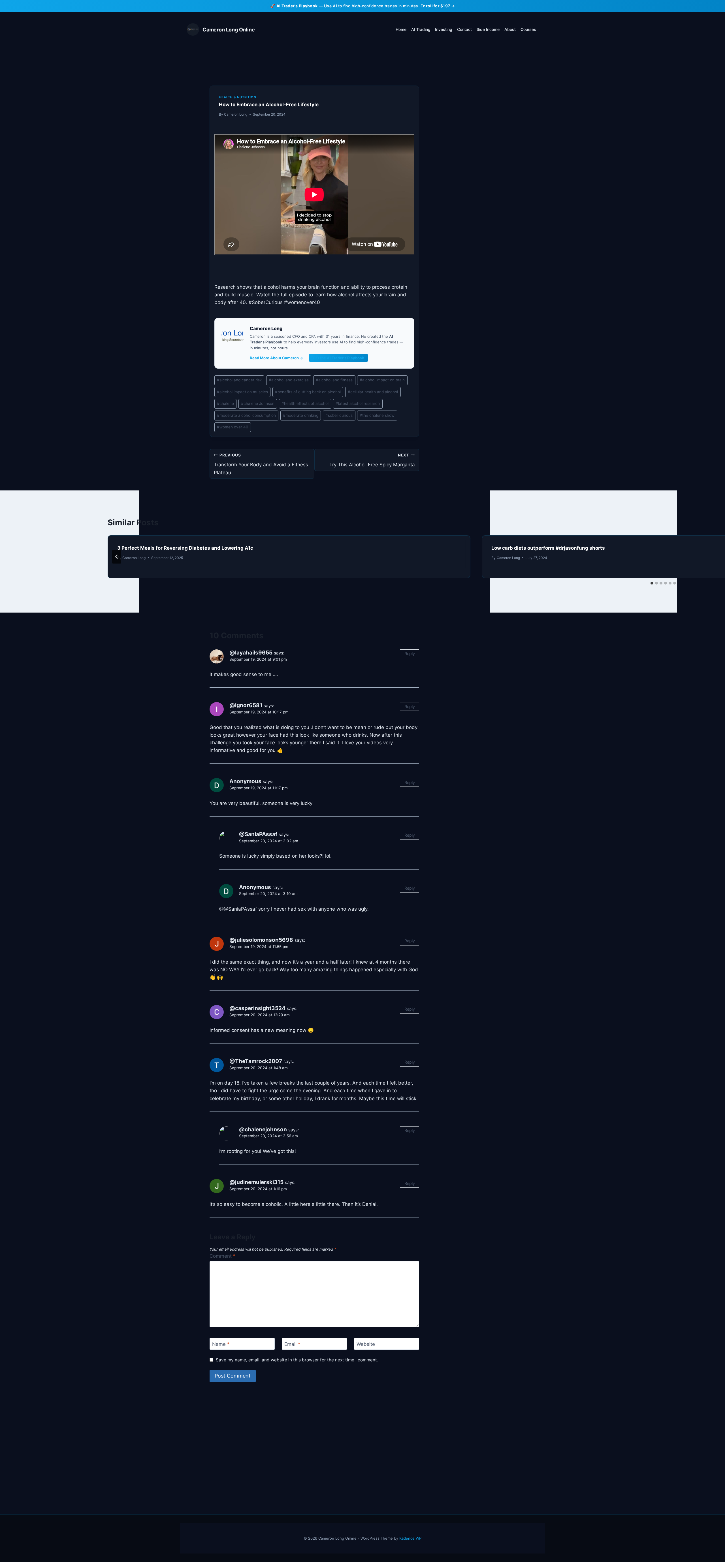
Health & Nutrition (237, 97)
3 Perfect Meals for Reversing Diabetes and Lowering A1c (185, 548)
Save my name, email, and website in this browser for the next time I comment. (297, 1360)
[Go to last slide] (116, 557)
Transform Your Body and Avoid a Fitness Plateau (261, 464)
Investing (443, 29)
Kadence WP (410, 1538)
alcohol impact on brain (382, 380)
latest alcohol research (358, 403)
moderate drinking (300, 415)
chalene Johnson (257, 403)
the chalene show (377, 415)
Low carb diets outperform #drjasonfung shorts (548, 548)
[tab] (652, 583)
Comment (223, 1256)
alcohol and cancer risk (239, 380)
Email (292, 1344)
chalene (225, 403)
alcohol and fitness (334, 380)
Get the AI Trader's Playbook (338, 358)
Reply (409, 653)
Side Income (488, 29)
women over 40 (232, 427)
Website (366, 1344)
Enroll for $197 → (438, 5)
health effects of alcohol (305, 403)
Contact (464, 29)
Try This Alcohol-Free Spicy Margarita (372, 460)
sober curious (339, 415)
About (510, 29)
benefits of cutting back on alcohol (308, 392)
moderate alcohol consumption (246, 415)
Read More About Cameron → (276, 358)
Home (401, 29)
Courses (528, 29)
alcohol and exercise (289, 380)
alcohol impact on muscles (242, 392)
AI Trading (420, 29)
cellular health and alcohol (373, 392)
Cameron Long (235, 114)
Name (221, 1344)
